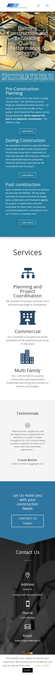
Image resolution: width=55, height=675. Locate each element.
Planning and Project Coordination (27, 291)
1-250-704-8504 (27, 617)
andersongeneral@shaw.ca (27, 640)
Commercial (27, 331)
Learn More (27, 131)
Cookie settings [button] (41, 665)
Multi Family (27, 370)
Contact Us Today (27, 520)
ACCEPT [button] (27, 670)
